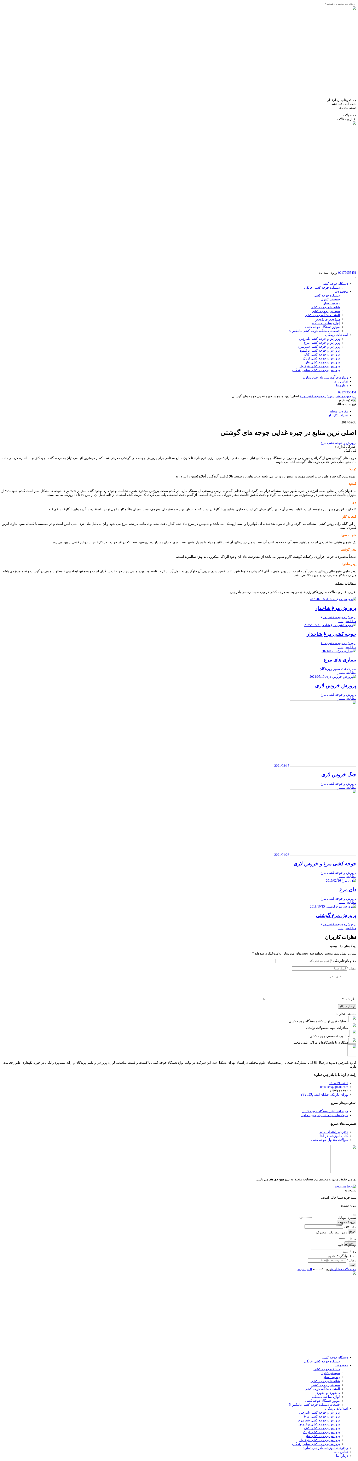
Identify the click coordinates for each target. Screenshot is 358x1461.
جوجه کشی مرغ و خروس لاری (325, 863)
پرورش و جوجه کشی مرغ (322, 342)
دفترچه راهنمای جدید (333, 1132)
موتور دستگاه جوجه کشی (322, 327)
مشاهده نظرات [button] (345, 1014)
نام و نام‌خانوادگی (343, 960)
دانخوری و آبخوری (328, 319)
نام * (353, 1251)
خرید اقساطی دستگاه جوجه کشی (325, 1111)
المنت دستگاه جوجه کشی (322, 315)
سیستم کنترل (330, 299)
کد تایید (351, 1239)
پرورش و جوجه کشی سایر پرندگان (316, 370)
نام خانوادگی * (346, 1256)
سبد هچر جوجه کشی (325, 311)
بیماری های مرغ (340, 659)
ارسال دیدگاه (347, 1006)
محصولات (341, 291)
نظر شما (349, 999)
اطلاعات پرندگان (336, 334)
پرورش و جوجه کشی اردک (321, 358)
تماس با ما (341, 381)
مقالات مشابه (338, 411)
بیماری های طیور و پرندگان (337, 668)
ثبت (352, 1264)
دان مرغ (347, 889)
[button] (179, 276)
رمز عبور (350, 1226)
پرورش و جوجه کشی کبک (322, 354)
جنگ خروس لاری (338, 774)
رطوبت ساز (331, 303)
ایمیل (351, 968)
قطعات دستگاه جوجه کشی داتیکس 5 (314, 331)
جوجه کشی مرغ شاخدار (331, 634)
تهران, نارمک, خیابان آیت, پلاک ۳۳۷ (324, 1094)
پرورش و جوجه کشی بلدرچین (319, 338)
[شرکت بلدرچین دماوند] (351, 1055)
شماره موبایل (347, 1217)
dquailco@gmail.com (334, 1087)
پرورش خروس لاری (335, 685)
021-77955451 (338, 1083)
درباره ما (342, 385)
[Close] (354, 1214)
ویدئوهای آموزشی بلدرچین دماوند (325, 377)
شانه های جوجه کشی (325, 307)
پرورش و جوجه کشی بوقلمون (319, 350)
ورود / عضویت (346, 1222)
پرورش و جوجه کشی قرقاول (319, 366)
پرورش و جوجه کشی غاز (322, 362)
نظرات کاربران (338, 415)
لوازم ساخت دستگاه (326, 323)
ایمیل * (351, 1260)
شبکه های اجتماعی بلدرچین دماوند (324, 1115)
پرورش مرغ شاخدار (335, 608)
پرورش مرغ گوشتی (336, 915)
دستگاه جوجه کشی (335, 283)
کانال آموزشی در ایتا (334, 1136)
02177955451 (347, 272)
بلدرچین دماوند (346, 396)
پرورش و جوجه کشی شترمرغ (319, 346)
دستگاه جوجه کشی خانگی (322, 287)
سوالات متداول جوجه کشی (329, 1140)
